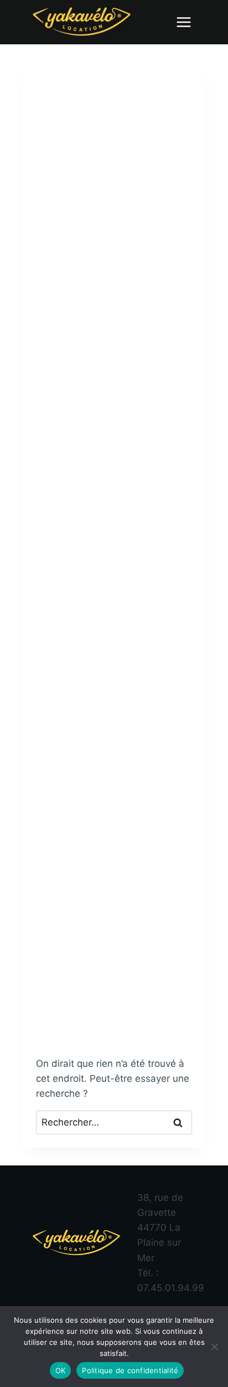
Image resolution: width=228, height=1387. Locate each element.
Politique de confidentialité (130, 1370)
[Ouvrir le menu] (183, 22)
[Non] (214, 1346)
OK (60, 1370)
